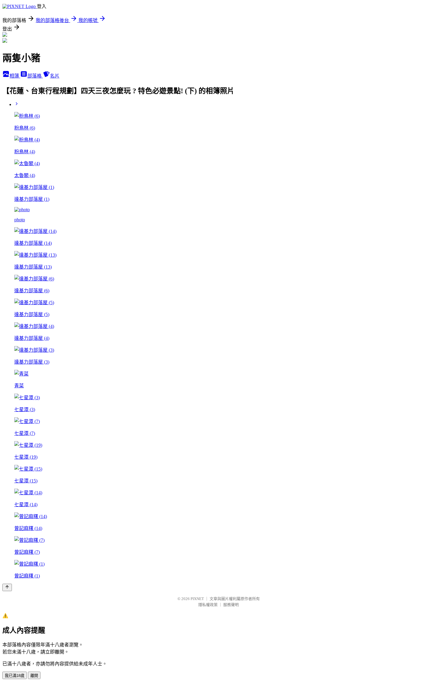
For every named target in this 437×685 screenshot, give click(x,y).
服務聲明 (231, 604)
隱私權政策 (208, 604)
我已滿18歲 (14, 675)
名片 (54, 75)
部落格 (35, 75)
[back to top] (7, 587)
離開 (34, 675)
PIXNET (197, 598)
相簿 (15, 75)
